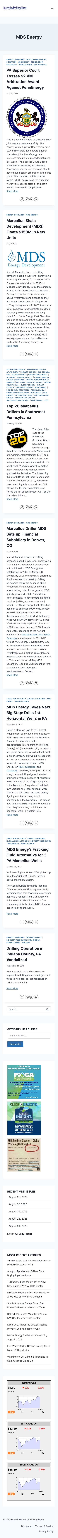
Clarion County (25, 377)
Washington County (25, 398)
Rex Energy (36, 393)
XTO (46, 400)
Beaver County (28, 372)
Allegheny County (15, 369)
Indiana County (34, 937)
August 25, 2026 (17, 1218)
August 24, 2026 (17, 1226)
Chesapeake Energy (38, 375)
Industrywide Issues (36, 59)
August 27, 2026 (17, 1204)
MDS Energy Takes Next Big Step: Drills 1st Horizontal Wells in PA (28, 713)
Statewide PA (40, 65)
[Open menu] (52, 8)
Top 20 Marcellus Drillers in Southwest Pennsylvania (25, 412)
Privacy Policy (46, 1531)
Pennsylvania (25, 65)
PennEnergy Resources (17, 390)
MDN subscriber (27, 766)
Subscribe (15, 1044)
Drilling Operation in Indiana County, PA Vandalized (24, 954)
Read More (12, 191)
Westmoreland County (18, 400)
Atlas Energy (13, 372)
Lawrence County (24, 387)
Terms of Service (44, 1526)
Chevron (10, 377)
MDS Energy (24, 62)
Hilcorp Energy (27, 385)
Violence (26, 943)
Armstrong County (36, 369)
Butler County (19, 375)
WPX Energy (37, 400)
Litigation (11, 62)
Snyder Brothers (23, 395)
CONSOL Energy (41, 377)
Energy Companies (15, 59)
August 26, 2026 (17, 1211)
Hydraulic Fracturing (17, 841)
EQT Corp (20, 382)
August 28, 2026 (17, 1197)
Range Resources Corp (17, 393)
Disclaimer (26, 1526)
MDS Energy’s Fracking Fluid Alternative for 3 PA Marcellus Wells (27, 855)
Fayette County (34, 382)
